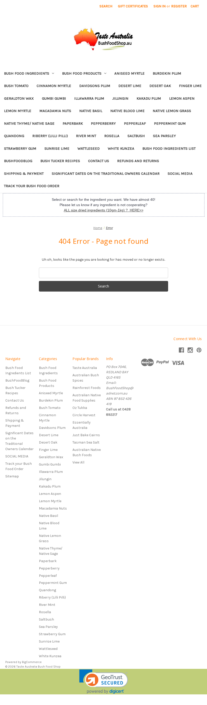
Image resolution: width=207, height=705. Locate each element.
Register (179, 6)
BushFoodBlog (18, 161)
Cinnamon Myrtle (54, 85)
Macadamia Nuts (55, 110)
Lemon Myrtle (17, 110)
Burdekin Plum (167, 73)
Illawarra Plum (89, 98)
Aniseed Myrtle (129, 73)
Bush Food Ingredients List (169, 148)
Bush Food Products (81, 73)
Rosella (111, 136)
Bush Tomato (16, 85)
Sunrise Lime (56, 148)
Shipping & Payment (24, 173)
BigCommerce (32, 662)
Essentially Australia (81, 425)
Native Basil (90, 110)
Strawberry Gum (20, 148)
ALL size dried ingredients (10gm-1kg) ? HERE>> (103, 210)
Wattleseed (88, 148)
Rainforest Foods (86, 388)
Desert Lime (129, 85)
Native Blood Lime (127, 110)
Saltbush (136, 136)
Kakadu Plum (149, 98)
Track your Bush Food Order (31, 186)
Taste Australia (84, 368)
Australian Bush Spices (85, 378)
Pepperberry (103, 123)
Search (105, 6)
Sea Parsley (164, 136)
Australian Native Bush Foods (86, 452)
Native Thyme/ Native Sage (29, 123)
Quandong (14, 136)
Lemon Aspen (182, 98)
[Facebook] (181, 350)
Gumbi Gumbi (54, 98)
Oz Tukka (79, 408)
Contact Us (98, 161)
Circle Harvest (83, 415)
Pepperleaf (135, 123)
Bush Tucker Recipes (60, 161)
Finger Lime (190, 85)
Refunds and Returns (138, 161)
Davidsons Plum (94, 85)
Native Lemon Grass (172, 110)
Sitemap (12, 476)
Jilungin (120, 98)
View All (78, 462)
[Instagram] (190, 350)
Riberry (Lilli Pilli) (50, 136)
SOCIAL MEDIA (180, 173)
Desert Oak (160, 85)
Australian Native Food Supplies (86, 398)
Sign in (159, 6)
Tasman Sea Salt (85, 442)
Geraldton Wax (19, 98)
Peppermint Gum (170, 123)
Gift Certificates (133, 6)
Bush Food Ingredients (26, 73)
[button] (103, 681)
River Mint (86, 136)
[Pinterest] (199, 350)
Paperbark (73, 123)
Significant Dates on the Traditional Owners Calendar (106, 173)
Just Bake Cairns (86, 435)
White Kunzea (121, 148)
